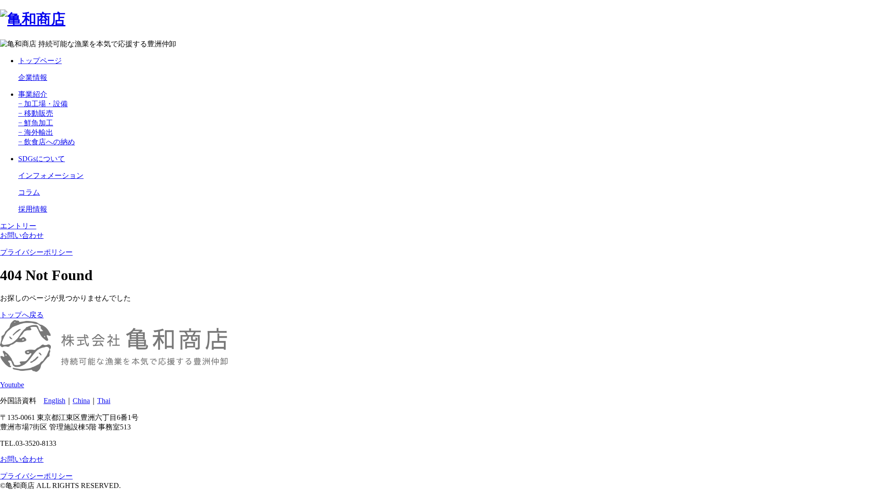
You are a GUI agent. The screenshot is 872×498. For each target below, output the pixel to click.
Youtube (12, 385)
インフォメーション (51, 175)
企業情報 (32, 77)
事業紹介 (32, 94)
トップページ (40, 60)
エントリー (18, 226)
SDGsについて (41, 159)
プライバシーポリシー (36, 252)
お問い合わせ (22, 235)
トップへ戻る (22, 315)
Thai (103, 400)
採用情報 (32, 209)
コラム (29, 192)
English (54, 400)
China (81, 400)
